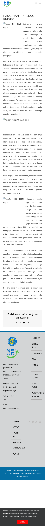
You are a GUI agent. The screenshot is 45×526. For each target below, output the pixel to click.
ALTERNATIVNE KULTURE (36, 395)
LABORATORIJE (16, 448)
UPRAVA (16, 427)
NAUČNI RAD (16, 434)
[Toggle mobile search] (36, 3)
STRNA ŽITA (35, 346)
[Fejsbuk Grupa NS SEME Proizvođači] (36, 422)
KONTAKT (16, 454)
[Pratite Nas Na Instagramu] (33, 422)
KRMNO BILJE (35, 367)
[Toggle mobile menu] (40, 3)
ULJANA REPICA (35, 376)
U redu (22, 522)
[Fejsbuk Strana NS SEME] (29, 422)
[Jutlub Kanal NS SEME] (40, 422)
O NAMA (16, 421)
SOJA (34, 359)
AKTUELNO (16, 442)
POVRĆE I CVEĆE (35, 385)
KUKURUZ (36, 338)
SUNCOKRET (36, 353)
